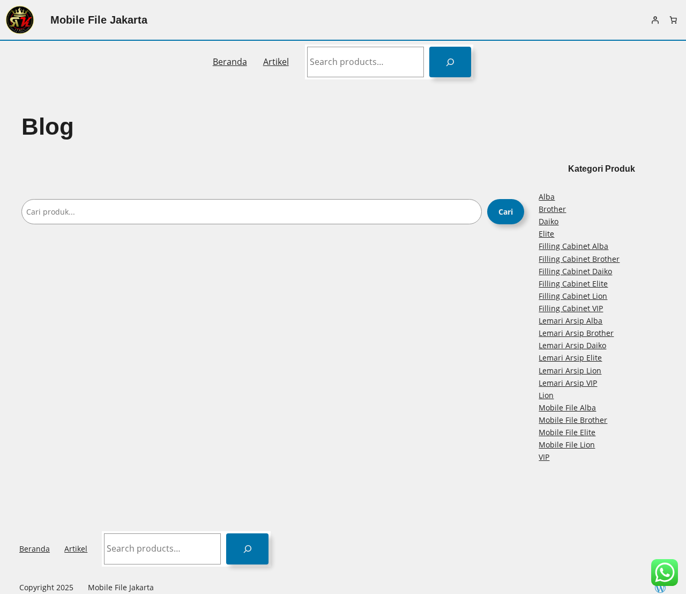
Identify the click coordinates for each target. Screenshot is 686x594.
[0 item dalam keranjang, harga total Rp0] (673, 20)
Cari (505, 212)
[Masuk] (655, 20)
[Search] (450, 62)
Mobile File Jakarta (98, 20)
